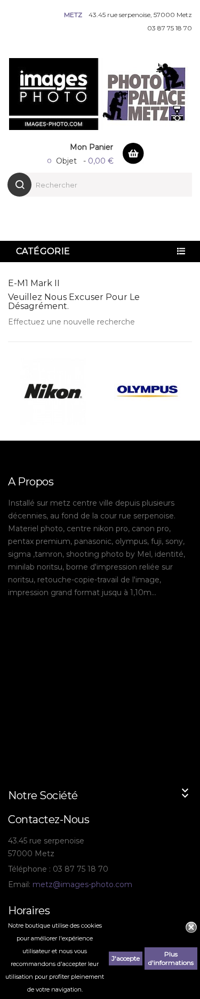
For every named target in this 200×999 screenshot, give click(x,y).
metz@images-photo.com (82, 884)
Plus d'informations (171, 958)
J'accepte (125, 958)
